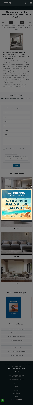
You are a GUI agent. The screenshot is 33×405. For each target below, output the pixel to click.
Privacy (9, 368)
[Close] (31, 187)
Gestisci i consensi (21, 368)
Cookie (13, 368)
